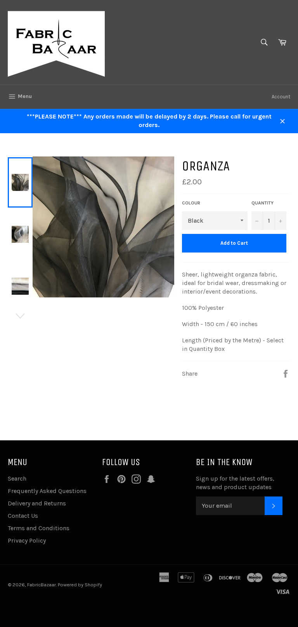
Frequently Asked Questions (47, 491)
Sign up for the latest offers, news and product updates (235, 483)
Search (17, 478)
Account (281, 97)
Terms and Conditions (38, 528)
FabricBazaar (41, 584)
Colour (191, 203)
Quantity (262, 203)
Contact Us (23, 515)
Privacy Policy (27, 540)
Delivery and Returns (37, 503)
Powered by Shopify (80, 584)
